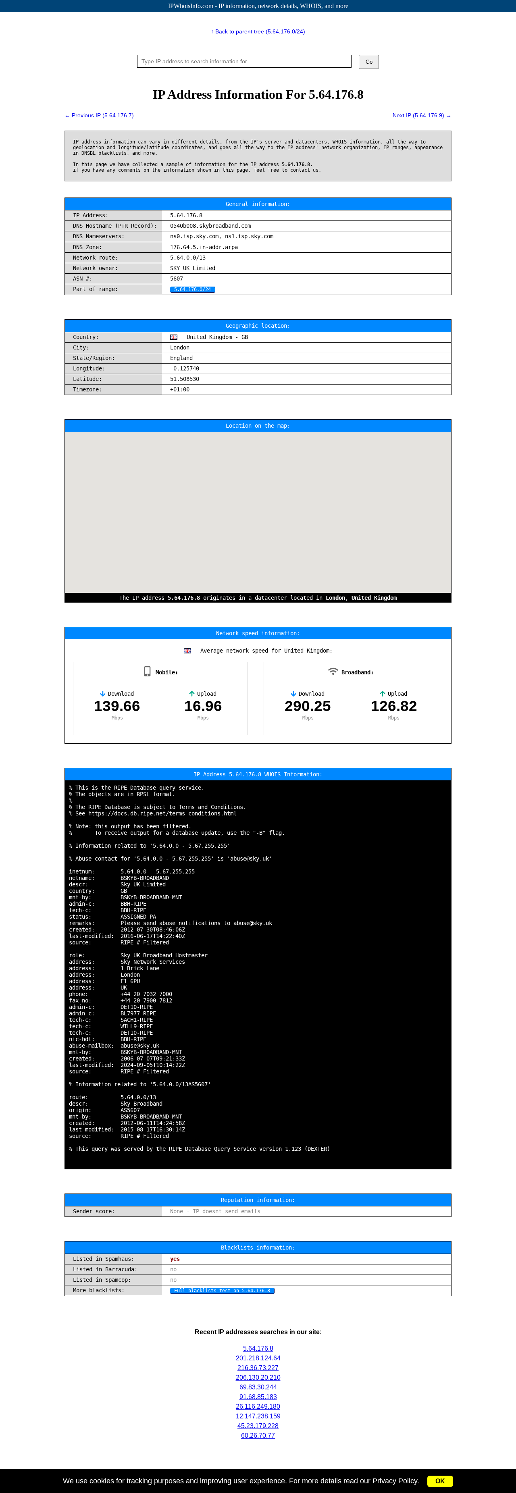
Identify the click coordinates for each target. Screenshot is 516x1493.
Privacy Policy (394, 1481)
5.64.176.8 (258, 1348)
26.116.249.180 (258, 1406)
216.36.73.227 (258, 1367)
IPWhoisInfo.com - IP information (258, 5)
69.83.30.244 (258, 1387)
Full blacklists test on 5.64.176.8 (222, 1290)
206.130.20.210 (258, 1377)
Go (369, 62)
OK (440, 1481)
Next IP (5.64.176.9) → (422, 115)
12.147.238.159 (258, 1416)
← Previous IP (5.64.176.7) (99, 115)
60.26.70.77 (258, 1435)
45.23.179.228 (258, 1425)
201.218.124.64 (258, 1358)
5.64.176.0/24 (192, 289)
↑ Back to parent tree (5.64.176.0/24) (258, 31)
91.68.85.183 (258, 1396)
